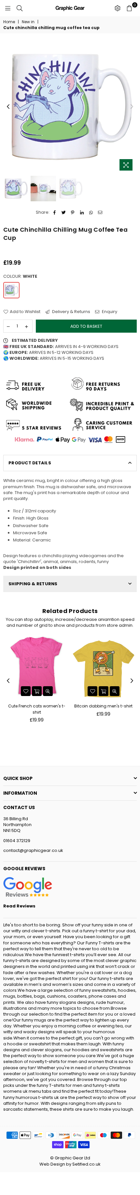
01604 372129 (16, 841)
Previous (8, 107)
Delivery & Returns (70, 312)
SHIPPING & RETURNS (33, 584)
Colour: (20, 276)
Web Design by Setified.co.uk (70, 1164)
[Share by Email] (100, 212)
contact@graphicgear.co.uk (33, 850)
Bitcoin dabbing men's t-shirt (103, 706)
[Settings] (117, 8)
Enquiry (109, 312)
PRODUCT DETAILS (29, 463)
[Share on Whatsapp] (91, 212)
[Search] (19, 8)
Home (9, 22)
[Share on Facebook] (54, 212)
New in (28, 22)
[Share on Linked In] (81, 212)
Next (132, 107)
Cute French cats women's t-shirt (36, 709)
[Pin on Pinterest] (72, 212)
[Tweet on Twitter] (63, 212)
